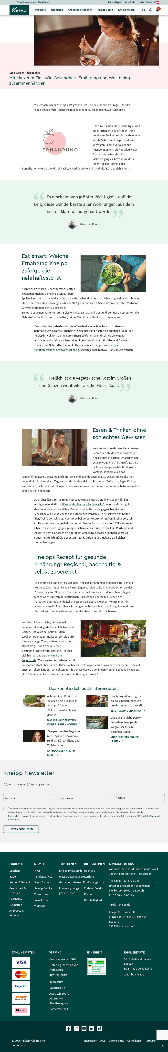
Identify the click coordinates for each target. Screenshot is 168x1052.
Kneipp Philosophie (70, 870)
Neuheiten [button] (57, 9)
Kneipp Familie (145, 2)
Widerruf (39, 906)
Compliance (134, 1040)
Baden (13, 876)
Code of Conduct (94, 888)
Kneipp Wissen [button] (126, 9)
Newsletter (41, 900)
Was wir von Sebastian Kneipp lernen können (62, 722)
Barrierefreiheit (58, 1009)
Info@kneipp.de (153, 815)
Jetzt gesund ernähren (126, 710)
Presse (88, 894)
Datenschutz (57, 988)
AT (155, 2)
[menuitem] (40, 10)
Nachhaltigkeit (114, 2)
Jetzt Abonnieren (21, 829)
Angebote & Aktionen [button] (80, 9)
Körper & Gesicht (19, 882)
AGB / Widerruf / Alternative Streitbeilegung (59, 998)
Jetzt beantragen (134, 974)
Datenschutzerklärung (19, 815)
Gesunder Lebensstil (71, 882)
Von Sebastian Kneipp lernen (125, 739)
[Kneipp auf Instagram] (77, 1028)
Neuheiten (15, 905)
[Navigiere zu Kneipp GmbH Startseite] (19, 9)
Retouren (150, 1040)
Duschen (14, 870)
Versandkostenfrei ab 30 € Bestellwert (33, 2)
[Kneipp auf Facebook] (68, 1028)
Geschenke (16, 899)
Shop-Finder (130, 2)
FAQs (37, 870)
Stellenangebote (94, 882)
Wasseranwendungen (72, 876)
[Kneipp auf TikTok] (99, 1028)
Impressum (56, 982)
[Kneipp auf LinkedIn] (92, 1028)
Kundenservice (43, 876)
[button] (150, 10)
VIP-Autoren (41, 894)
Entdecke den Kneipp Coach (61, 753)
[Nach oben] (162, 1046)
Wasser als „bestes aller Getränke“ (83, 504)
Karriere (89, 876)
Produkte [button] (40, 9)
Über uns (89, 870)
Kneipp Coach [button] (105, 9)
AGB (103, 1040)
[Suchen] (143, 10)
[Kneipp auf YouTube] (84, 1028)
